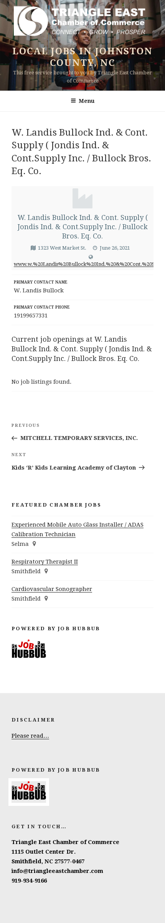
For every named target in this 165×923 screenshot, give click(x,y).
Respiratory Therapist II (45, 561)
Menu (86, 101)
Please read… (30, 735)
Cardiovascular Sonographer (52, 589)
